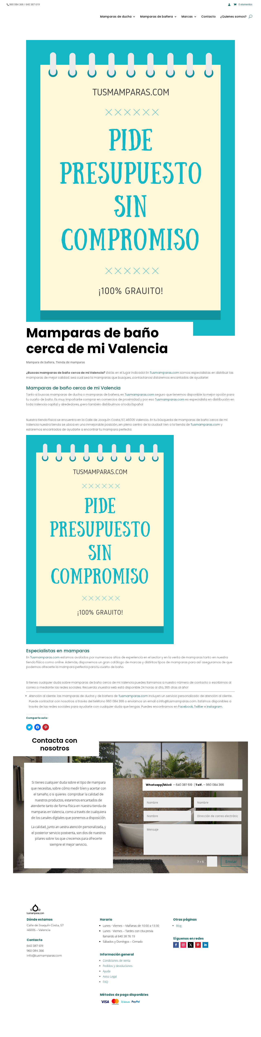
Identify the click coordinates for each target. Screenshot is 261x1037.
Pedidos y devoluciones (118, 966)
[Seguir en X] (191, 945)
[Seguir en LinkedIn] (205, 945)
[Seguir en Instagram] (183, 945)
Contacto (208, 16)
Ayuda (106, 971)
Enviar (231, 861)
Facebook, (185, 707)
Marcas (187, 16)
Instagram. (214, 707)
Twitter (198, 707)
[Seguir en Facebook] (176, 945)
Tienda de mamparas (70, 362)
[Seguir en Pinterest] (198, 945)
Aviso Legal (110, 976)
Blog (178, 926)
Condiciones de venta (116, 960)
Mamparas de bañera (156, 16)
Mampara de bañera (40, 362)
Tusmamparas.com (164, 373)
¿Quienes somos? (233, 16)
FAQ (105, 982)
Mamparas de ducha (116, 16)
